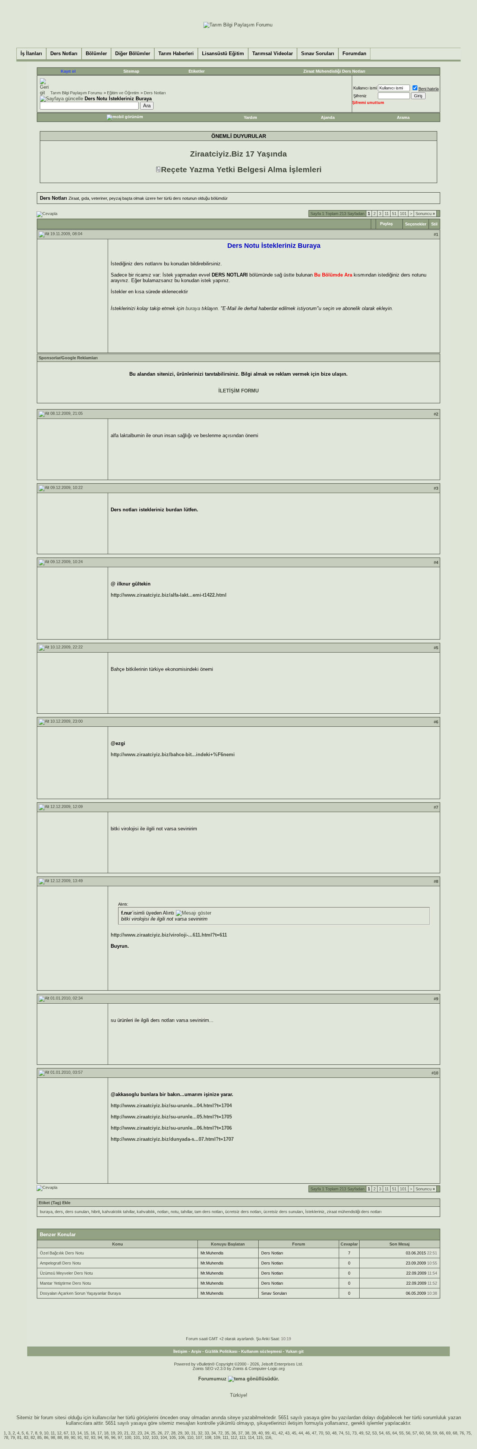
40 (260, 1433)
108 (208, 1437)
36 (233, 1433)
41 (274, 1433)
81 (19, 1437)
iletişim (295, 1423)
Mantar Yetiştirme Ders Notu (65, 1283)
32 (200, 1433)
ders (59, 1211)
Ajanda (328, 117)
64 (394, 1433)
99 (267, 1433)
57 (415, 1433)
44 (300, 1433)
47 (314, 1433)
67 (66, 1433)
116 (268, 1437)
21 (126, 1433)
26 (160, 1433)
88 (59, 1437)
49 (361, 1433)
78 (6, 1437)
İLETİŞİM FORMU (238, 391)
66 (441, 1433)
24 (146, 1433)
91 (80, 1437)
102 (145, 1437)
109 (217, 1437)
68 (455, 1433)
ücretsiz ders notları (243, 1211)
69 (448, 1433)
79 (12, 1437)
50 (327, 1433)
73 (354, 1433)
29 (180, 1433)
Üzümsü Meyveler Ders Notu (66, 1273)
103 (154, 1437)
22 (133, 1433)
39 (254, 1433)
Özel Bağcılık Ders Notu (62, 1253)
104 (163, 1437)
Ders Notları (155, 93)
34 (213, 1433)
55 (401, 1433)
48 (334, 1433)
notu (175, 1211)
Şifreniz (360, 96)
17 (99, 1433)
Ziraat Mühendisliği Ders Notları (334, 71)
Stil (434, 224)
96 (113, 1437)
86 (46, 1437)
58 (428, 1433)
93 (93, 1437)
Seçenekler (415, 224)
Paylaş (386, 223)
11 (387, 213)
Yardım (250, 117)
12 (59, 1433)
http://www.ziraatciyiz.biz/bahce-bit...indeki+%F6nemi (173, 754)
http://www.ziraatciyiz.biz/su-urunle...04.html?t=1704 (171, 1105)
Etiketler (197, 71)
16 (93, 1433)
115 (259, 1437)
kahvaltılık (146, 1211)
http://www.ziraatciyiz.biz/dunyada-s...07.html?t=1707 (172, 1139)
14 (79, 1433)
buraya (193, 308)
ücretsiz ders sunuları (283, 1211)
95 (106, 1437)
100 (127, 1437)
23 (140, 1433)
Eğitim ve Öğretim (123, 93)
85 (39, 1437)
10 (46, 1433)
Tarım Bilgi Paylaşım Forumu (76, 93)
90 (73, 1437)
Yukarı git (294, 1351)
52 (368, 1433)
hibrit (95, 1211)
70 (321, 1433)
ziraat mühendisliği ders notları (354, 1211)
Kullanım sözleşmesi (261, 1351)
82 (33, 1437)
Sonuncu (425, 213)
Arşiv (196, 1351)
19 (113, 1433)
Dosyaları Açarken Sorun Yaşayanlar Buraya (80, 1293)
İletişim (180, 1351)
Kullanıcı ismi (365, 88)
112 (234, 1437)
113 (242, 1437)
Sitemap (131, 71)
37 (240, 1433)
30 (186, 1433)
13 (72, 1433)
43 (287, 1433)
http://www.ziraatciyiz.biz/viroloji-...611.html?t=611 (169, 935)
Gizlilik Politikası (221, 1351)
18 (106, 1433)
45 (294, 1433)
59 (435, 1433)
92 (86, 1437)
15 (86, 1433)
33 (207, 1433)
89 (66, 1437)
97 (120, 1437)
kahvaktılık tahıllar (118, 1211)
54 (381, 1433)
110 (190, 1437)
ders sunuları (77, 1211)
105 (172, 1437)
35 (227, 1433)
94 (100, 1437)
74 (341, 1433)
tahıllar (186, 1211)
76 (461, 1433)
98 (53, 1437)
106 (181, 1437)
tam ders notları (209, 1211)
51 (394, 213)
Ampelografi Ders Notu (60, 1263)
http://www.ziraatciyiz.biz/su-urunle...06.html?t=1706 (171, 1128)
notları (162, 1211)
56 (408, 1433)
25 (153, 1433)
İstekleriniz (315, 1211)
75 (468, 1433)
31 (193, 1433)
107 (199, 1437)
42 (280, 1433)
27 (166, 1433)
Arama (403, 117)
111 (225, 1437)
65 (388, 1433)
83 (26, 1437)
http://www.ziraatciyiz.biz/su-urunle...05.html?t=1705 (171, 1117)
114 (251, 1437)
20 (119, 1433)
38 (247, 1433)
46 (307, 1433)
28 (173, 1433)
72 (220, 1433)
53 (374, 1433)
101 (403, 213)
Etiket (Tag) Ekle (54, 1202)
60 (421, 1433)
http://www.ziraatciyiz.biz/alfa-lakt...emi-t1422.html (169, 595)
